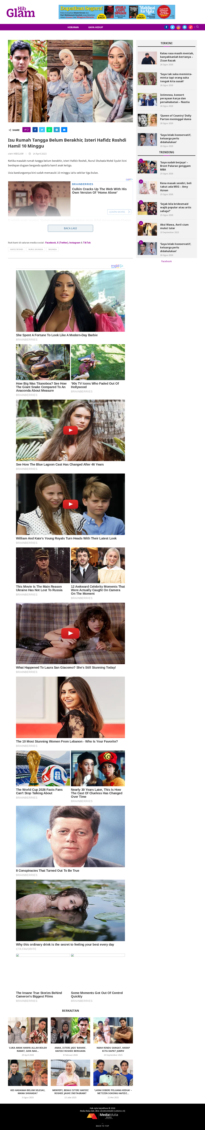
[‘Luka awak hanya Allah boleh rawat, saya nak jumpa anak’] (28, 1030)
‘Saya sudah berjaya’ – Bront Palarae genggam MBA (175, 166)
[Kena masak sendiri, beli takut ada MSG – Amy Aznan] (147, 187)
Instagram (74, 242)
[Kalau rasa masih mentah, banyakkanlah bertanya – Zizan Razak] (147, 58)
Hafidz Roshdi (16, 249)
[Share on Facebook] (35, 129)
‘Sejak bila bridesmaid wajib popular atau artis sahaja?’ (175, 207)
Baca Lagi (70, 228)
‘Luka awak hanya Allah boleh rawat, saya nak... (28, 1049)
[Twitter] (172, 27)
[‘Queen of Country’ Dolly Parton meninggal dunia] (147, 120)
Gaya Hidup (95, 27)
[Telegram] (184, 27)
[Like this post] (27, 129)
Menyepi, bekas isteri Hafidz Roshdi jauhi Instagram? (70, 1092)
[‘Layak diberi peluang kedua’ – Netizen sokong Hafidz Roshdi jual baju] (113, 1073)
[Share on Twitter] (42, 129)
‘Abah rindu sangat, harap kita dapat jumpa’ (113, 1049)
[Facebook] (166, 27)
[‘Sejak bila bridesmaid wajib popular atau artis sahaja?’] (147, 208)
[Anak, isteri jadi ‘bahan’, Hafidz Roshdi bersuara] (70, 1030)
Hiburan (73, 27)
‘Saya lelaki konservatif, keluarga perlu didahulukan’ (175, 138)
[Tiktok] (191, 27)
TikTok (87, 242)
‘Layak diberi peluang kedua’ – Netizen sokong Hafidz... (113, 1092)
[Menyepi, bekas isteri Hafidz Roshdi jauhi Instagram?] (70, 1073)
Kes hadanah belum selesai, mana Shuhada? (27, 1092)
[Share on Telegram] (57, 129)
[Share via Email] (64, 129)
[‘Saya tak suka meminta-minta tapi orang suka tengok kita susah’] (147, 78)
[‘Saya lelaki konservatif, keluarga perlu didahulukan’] (147, 139)
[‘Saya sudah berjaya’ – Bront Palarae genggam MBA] (147, 167)
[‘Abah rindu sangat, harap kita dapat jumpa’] (113, 1030)
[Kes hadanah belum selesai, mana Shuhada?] (28, 1073)
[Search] (197, 27)
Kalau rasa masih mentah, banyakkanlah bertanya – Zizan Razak (177, 57)
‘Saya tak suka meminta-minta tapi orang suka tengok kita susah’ (176, 77)
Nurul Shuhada (36, 249)
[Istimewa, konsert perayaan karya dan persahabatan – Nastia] (147, 99)
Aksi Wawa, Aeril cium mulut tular (174, 226)
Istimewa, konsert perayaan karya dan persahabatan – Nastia (175, 98)
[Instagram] (178, 27)
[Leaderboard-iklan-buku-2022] (117, 6)
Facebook (50, 242)
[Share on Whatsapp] (49, 129)
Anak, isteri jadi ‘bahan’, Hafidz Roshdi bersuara (70, 1049)
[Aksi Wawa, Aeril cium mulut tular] (147, 229)
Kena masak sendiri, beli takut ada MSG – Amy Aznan (176, 186)
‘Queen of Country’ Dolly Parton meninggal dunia (175, 117)
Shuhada (52, 249)
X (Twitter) (62, 242)
